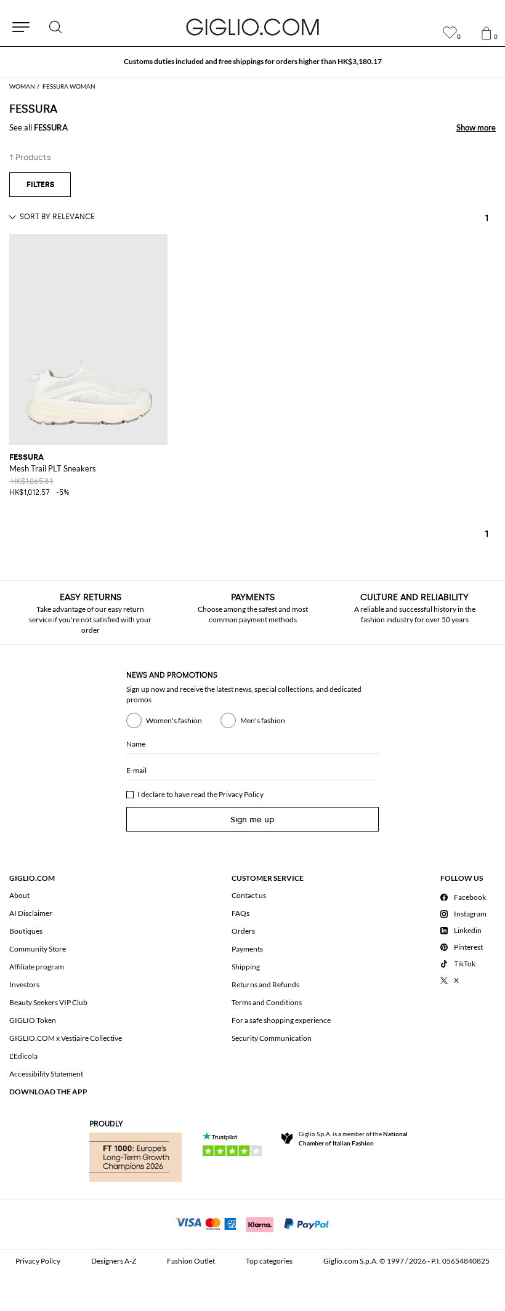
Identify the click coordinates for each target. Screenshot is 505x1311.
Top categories (269, 1260)
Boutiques (25, 931)
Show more (476, 127)
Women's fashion (174, 720)
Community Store (37, 948)
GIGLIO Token (32, 1020)
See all (38, 127)
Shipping (246, 966)
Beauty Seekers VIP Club (48, 1002)
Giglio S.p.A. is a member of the (353, 1138)
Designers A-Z (113, 1260)
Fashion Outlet (191, 1260)
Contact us (249, 895)
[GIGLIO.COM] (252, 27)
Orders (243, 931)
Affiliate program (36, 966)
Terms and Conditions (267, 1002)
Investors (24, 984)
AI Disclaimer (30, 913)
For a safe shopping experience (281, 1020)
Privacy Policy (241, 794)
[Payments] (253, 1223)
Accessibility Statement (46, 1073)
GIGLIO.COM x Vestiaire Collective (65, 1038)
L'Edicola (23, 1055)
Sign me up (252, 819)
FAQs (240, 913)
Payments (247, 948)
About (19, 895)
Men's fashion (262, 720)
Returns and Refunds (265, 984)
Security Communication (272, 1038)
